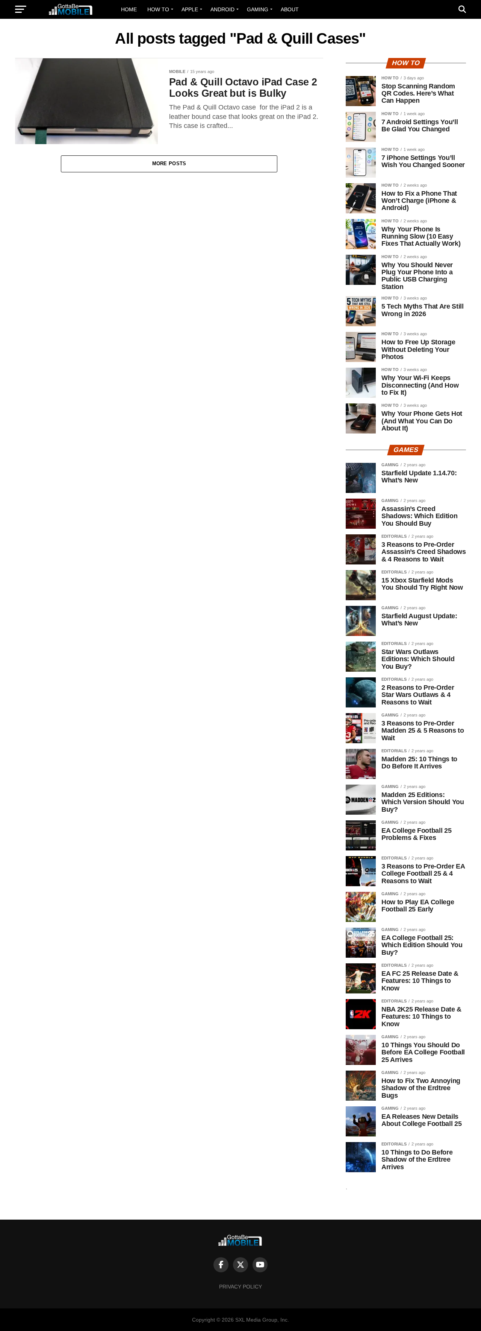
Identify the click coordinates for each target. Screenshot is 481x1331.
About (290, 9)
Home (129, 9)
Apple (190, 9)
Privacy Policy (240, 1287)
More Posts (169, 163)
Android (222, 9)
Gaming (257, 9)
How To (158, 9)
